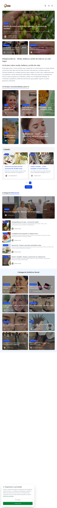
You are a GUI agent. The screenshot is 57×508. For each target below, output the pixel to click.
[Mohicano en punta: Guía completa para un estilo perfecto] (42, 322)
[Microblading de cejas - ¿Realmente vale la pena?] (42, 303)
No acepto (17, 499)
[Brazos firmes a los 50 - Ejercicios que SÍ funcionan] (28, 207)
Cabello (6, 105)
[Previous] (27, 183)
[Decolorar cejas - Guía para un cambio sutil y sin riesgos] (28, 103)
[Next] (30, 183)
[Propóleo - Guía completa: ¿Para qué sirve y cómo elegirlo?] (46, 103)
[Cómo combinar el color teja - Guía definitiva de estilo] (42, 341)
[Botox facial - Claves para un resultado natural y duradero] (37, 131)
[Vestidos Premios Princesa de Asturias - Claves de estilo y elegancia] (15, 341)
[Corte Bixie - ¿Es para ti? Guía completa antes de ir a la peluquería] (10, 103)
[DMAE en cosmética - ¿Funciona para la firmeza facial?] (42, 285)
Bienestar (6, 23)
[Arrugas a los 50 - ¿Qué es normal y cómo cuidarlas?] (15, 303)
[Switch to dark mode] (52, 5)
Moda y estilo (6, 45)
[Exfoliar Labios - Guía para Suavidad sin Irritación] (15, 285)
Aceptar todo (18, 503)
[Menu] (45, 5)
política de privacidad (8, 496)
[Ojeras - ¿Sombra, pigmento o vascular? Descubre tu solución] (15, 322)
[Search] (49, 6)
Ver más (28, 187)
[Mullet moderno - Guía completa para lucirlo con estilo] (10, 131)
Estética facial (33, 45)
